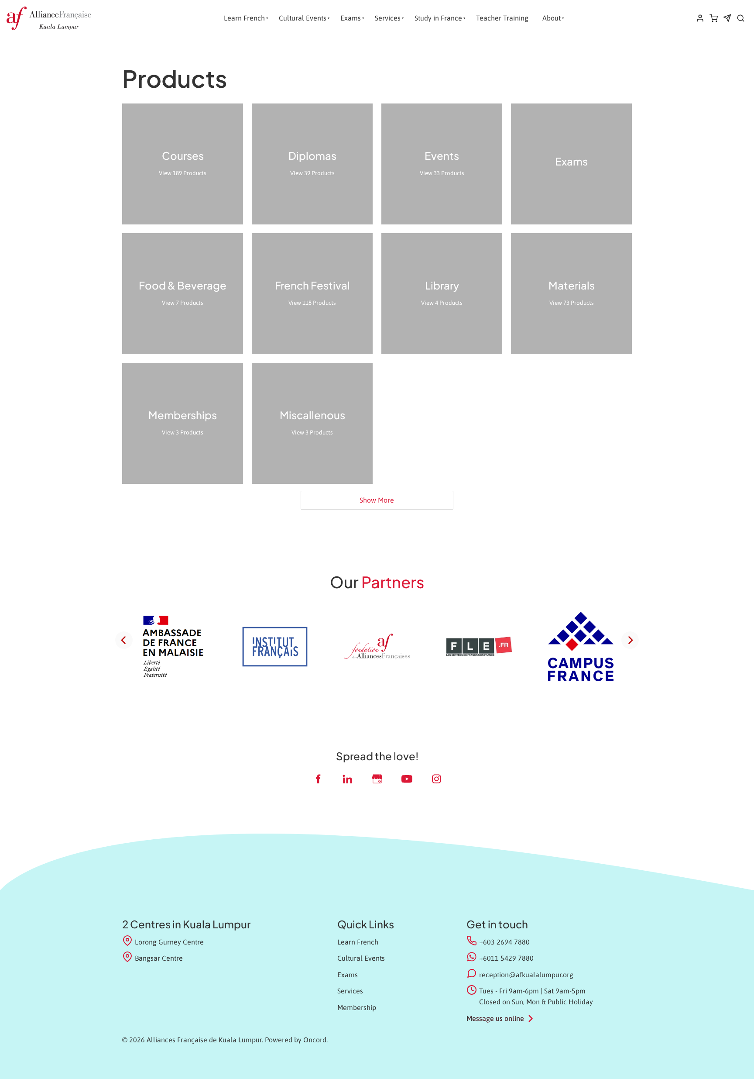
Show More (377, 500)
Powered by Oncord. (296, 1040)
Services (388, 18)
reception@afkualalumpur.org (526, 975)
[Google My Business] (377, 779)
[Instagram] (436, 779)
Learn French (244, 18)
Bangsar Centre (159, 958)
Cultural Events (302, 18)
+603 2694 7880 (504, 942)
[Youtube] (406, 779)
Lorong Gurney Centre (169, 942)
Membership (356, 1007)
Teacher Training (502, 18)
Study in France (438, 18)
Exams (350, 18)
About (551, 18)
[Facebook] (317, 779)
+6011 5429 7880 (506, 958)
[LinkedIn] (347, 779)
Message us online (495, 1018)
